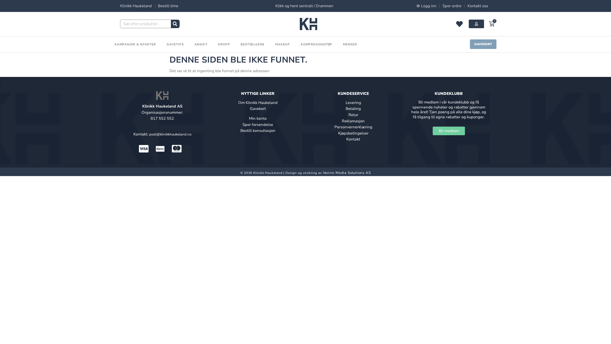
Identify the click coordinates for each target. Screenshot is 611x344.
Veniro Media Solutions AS (347, 172)
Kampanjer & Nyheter (135, 44)
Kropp (224, 44)
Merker (350, 44)
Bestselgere (252, 44)
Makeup (282, 44)
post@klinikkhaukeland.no (170, 134)
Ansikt (201, 44)
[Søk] (175, 24)
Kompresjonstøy (316, 44)
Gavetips (175, 44)
